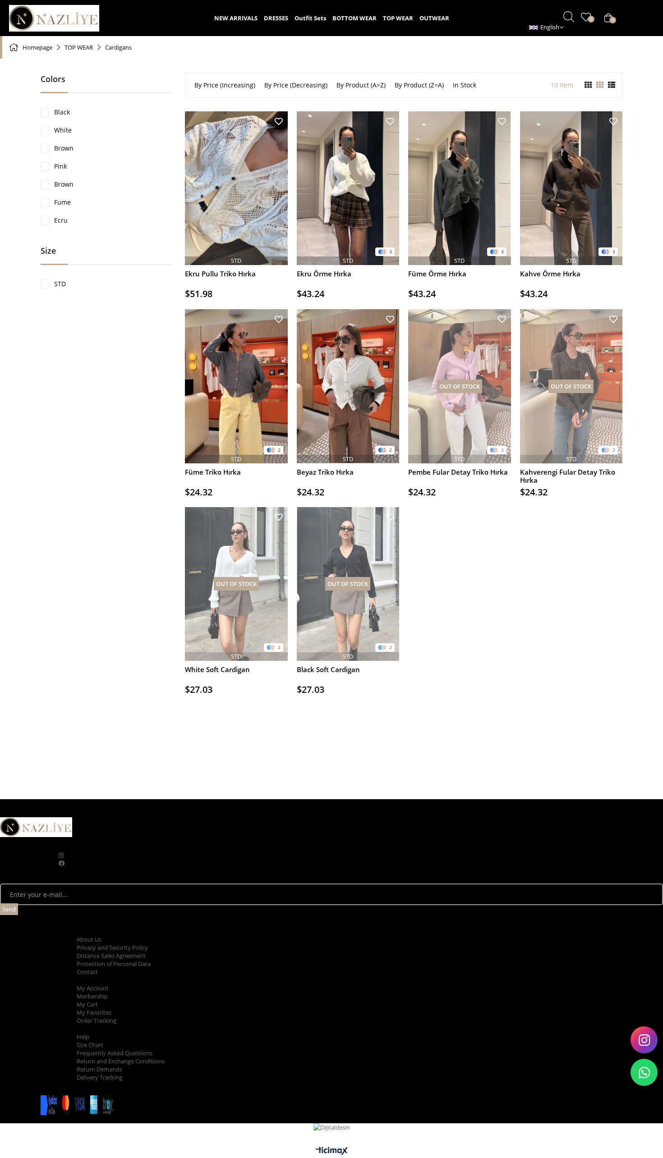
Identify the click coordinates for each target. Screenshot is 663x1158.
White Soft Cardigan (217, 669)
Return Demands (99, 1069)
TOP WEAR (398, 18)
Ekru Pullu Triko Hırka (220, 274)
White (63, 130)
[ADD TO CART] (236, 255)
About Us (89, 939)
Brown (64, 148)
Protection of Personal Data (114, 964)
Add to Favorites (279, 121)
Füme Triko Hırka (213, 472)
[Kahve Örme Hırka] (571, 188)
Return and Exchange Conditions (121, 1061)
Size (48, 250)
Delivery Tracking (99, 1077)
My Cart (87, 1004)
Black (62, 112)
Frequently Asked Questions (114, 1053)
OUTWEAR (434, 18)
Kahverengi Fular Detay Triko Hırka (567, 476)
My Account (93, 988)
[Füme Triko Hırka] (236, 386)
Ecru (61, 220)
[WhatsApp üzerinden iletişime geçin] (644, 1072)
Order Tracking (96, 1020)
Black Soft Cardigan (328, 669)
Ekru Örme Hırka (324, 274)
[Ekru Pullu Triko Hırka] (236, 188)
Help (83, 1037)
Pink (60, 166)
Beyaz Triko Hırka (325, 472)
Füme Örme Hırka (437, 274)
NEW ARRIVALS (236, 18)
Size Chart (90, 1045)
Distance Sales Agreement (111, 956)
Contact (87, 972)
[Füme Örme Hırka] (459, 188)
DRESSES (276, 18)
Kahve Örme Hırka (550, 274)
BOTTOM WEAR (354, 18)
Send (9, 909)
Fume (62, 202)
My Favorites (94, 1012)
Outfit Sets (310, 18)
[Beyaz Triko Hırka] (348, 386)
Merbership (92, 996)
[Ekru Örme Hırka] (348, 188)
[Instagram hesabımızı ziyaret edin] (644, 1039)
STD (60, 283)
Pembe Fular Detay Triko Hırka (458, 472)
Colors (53, 78)
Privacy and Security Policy (112, 947)
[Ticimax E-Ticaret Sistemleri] (332, 1151)
